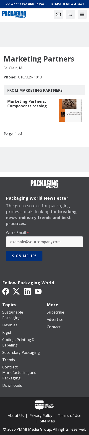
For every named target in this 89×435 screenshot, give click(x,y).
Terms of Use (69, 415)
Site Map (47, 421)
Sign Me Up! (24, 255)
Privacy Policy (40, 415)
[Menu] (82, 14)
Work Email (17, 232)
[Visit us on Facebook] (5, 290)
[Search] (70, 14)
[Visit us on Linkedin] (27, 290)
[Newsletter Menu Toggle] (58, 14)
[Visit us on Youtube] (38, 290)
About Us (16, 415)
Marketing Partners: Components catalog (27, 103)
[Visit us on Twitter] (17, 290)
